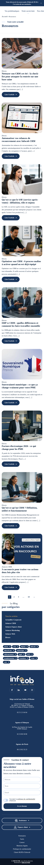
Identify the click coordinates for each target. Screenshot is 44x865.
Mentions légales (22, 846)
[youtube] (25, 690)
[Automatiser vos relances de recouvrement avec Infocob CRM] (22, 118)
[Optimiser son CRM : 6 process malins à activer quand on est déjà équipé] (22, 241)
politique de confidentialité (26, 799)
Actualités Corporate (13, 620)
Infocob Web (26, 862)
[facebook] (12, 690)
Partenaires (22, 836)
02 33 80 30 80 (22, 734)
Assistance (23, 820)
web (5, 662)
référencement (9, 654)
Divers (7, 637)
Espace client (23, 827)
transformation (9, 658)
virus (32, 658)
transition (22, 658)
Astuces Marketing (12, 630)
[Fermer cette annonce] (41, 3)
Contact (22, 842)
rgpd (20, 654)
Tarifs (22, 839)
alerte (6, 646)
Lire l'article (9, 94)
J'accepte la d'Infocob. (22, 800)
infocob (33, 646)
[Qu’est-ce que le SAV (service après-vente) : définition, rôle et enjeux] (22, 179)
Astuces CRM (10, 623)
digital (23, 646)
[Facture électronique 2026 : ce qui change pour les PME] (22, 426)
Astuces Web (10, 634)
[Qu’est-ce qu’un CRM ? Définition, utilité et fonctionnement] (22, 487)
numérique (20, 650)
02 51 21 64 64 (22, 712)
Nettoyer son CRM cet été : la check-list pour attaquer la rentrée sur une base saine (20, 76)
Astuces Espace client (13, 627)
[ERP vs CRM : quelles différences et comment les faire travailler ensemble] (22, 302)
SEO (28, 654)
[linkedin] (18, 690)
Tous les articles (11, 616)
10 (29, 597)
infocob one (8, 650)
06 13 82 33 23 (22, 749)
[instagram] (32, 690)
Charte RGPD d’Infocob (22, 852)
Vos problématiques (12, 11)
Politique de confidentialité (22, 849)
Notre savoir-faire (28, 11)
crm (14, 646)
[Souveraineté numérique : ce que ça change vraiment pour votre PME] (22, 364)
